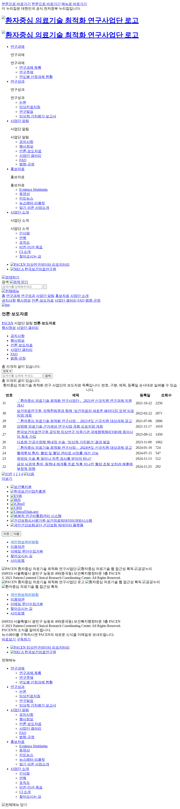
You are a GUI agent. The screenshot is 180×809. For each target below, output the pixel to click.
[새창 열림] (40, 264)
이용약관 (18, 547)
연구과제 (18, 46)
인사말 (24, 233)
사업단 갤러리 (30, 156)
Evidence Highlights (33, 189)
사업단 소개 (20, 212)
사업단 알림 (20, 121)
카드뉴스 (26, 198)
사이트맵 (18, 560)
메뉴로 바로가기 (74, 4)
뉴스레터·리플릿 (32, 203)
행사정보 (26, 146)
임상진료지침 (29, 107)
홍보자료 (18, 169)
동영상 (24, 194)
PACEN (7, 323)
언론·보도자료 (30, 151)
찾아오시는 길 (30, 256)
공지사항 (26, 142)
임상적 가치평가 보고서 (37, 116)
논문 (22, 102)
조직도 (24, 242)
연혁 (22, 238)
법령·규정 (26, 164)
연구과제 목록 (30, 67)
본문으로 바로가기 (16, 4)
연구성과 (18, 81)
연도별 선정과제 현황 (36, 77)
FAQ (22, 160)
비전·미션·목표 (31, 247)
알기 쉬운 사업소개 (34, 208)
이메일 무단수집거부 (27, 551)
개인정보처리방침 (25, 542)
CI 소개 (25, 252)
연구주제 (26, 72)
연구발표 (26, 111)
